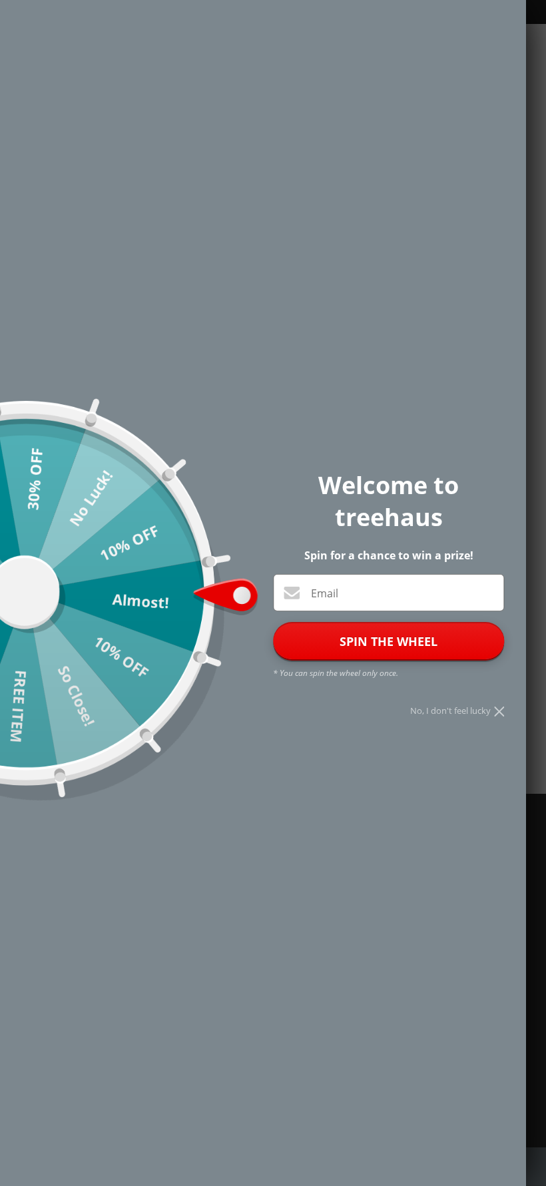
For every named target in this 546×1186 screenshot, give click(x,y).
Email (324, 593)
